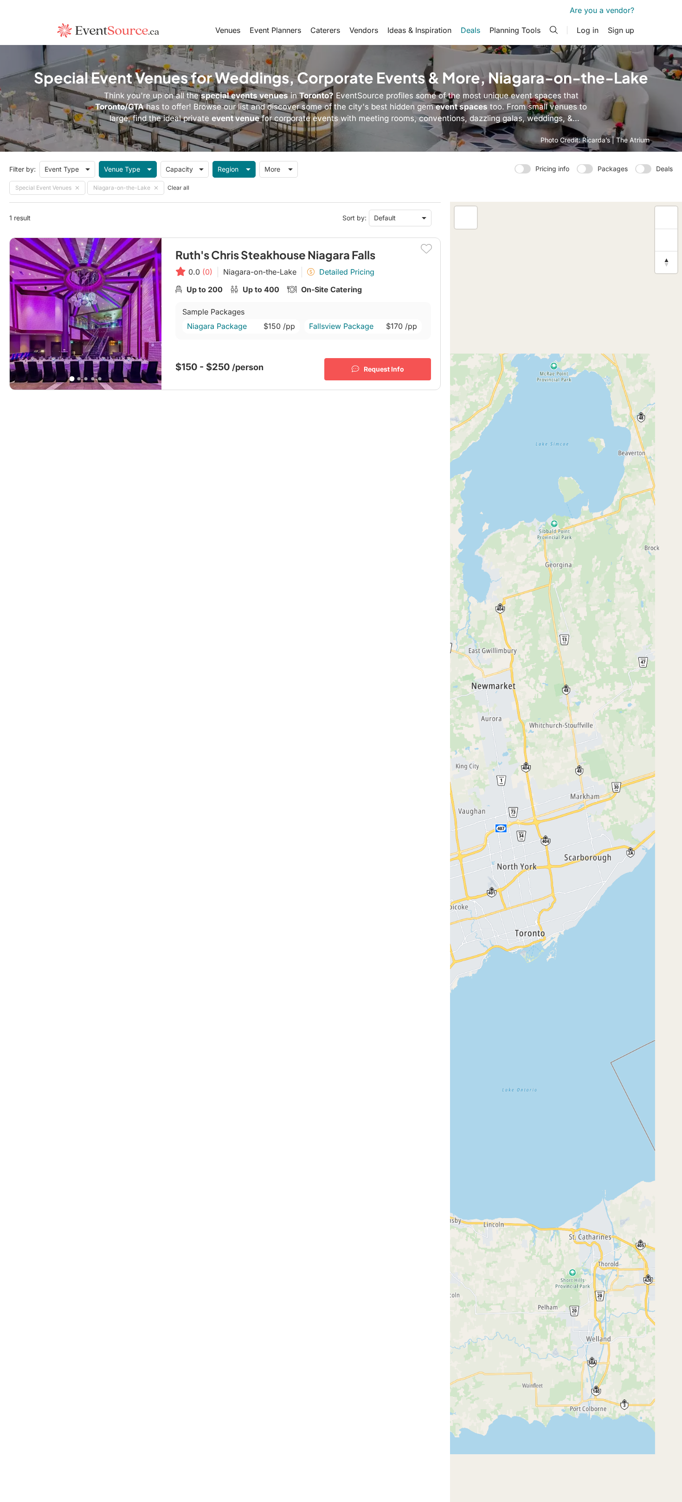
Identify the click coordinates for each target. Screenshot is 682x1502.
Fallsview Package (341, 326)
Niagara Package (217, 326)
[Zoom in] (666, 217)
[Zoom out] (666, 240)
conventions (442, 118)
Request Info (384, 369)
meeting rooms (386, 118)
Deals (470, 30)
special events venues (244, 95)
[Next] (150, 313)
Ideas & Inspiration (419, 30)
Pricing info (552, 169)
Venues (227, 30)
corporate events (306, 118)
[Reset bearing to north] (666, 262)
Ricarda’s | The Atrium (616, 140)
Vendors (363, 30)
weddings (545, 118)
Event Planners (275, 30)
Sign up (621, 30)
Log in (587, 30)
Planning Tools (514, 30)
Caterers (325, 30)
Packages (613, 169)
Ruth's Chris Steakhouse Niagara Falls (275, 255)
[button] (663, 1277)
